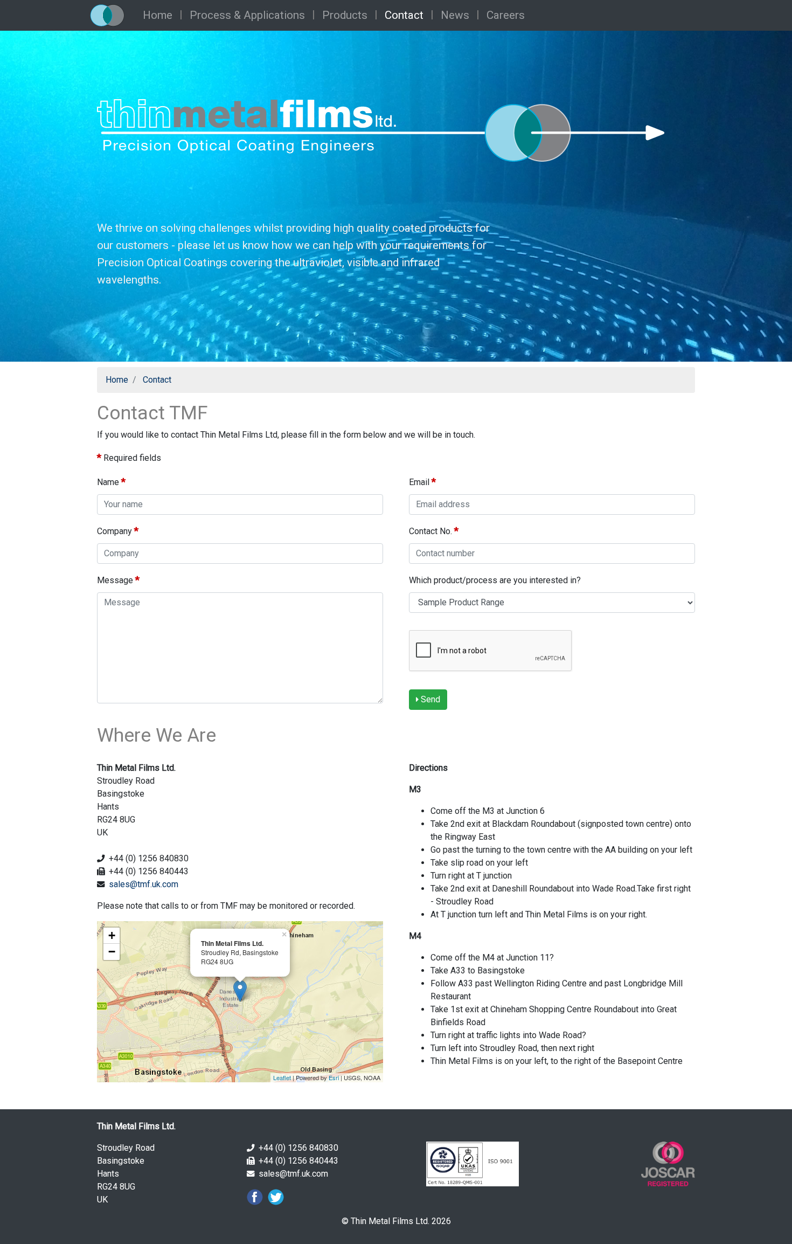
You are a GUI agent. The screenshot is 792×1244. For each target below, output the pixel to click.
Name (111, 481)
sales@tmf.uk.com (143, 884)
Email (422, 481)
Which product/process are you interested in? (496, 580)
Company (117, 530)
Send (429, 699)
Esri (334, 1077)
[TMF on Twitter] (274, 1196)
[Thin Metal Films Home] (113, 15)
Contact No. (433, 530)
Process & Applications (247, 15)
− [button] (111, 951)
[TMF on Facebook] (255, 1196)
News (455, 15)
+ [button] (111, 935)
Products (344, 15)
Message (118, 579)
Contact (404, 15)
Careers (506, 15)
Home (157, 15)
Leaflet (282, 1077)
